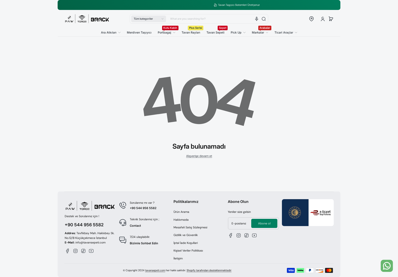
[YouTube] (91, 250)
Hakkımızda (181, 220)
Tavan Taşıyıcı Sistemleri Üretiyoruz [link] (201, 5)
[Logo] (87, 19)
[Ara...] (263, 19)
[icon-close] (388, 251)
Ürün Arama (181, 212)
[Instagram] (75, 250)
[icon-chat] (387, 266)
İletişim (178, 258)
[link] (284, 32)
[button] (148, 19)
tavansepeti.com (155, 270)
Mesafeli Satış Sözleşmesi (190, 227)
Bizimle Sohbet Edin (144, 243)
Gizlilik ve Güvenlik (186, 235)
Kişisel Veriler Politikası (188, 250)
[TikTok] (83, 250)
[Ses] (256, 19)
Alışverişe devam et (199, 156)
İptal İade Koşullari (186, 243)
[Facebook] (67, 250)
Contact (135, 225)
